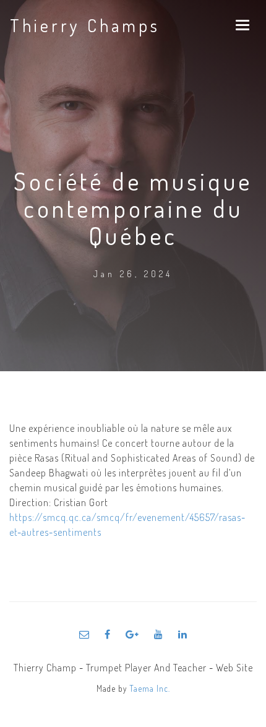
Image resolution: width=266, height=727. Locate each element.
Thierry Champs (85, 25)
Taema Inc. (149, 688)
